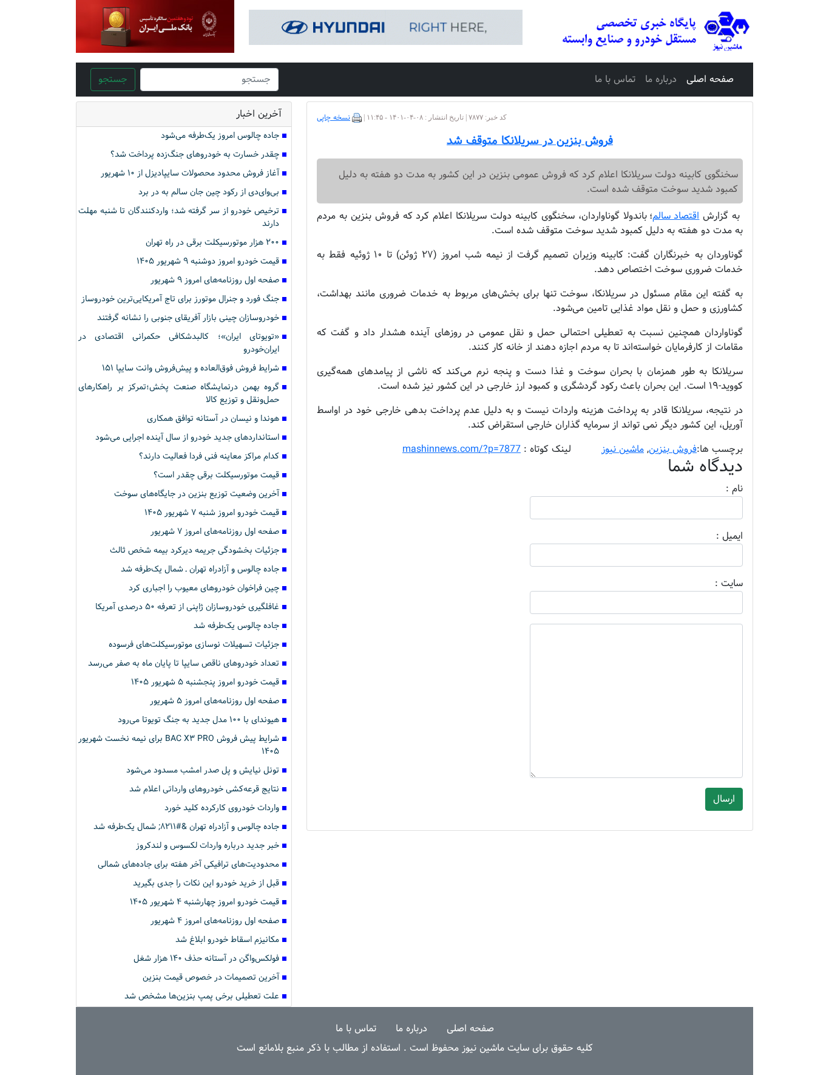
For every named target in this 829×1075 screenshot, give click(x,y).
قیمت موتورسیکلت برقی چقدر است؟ (216, 475)
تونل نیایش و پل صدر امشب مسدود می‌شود (202, 770)
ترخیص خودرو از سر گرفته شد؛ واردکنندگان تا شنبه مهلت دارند (178, 217)
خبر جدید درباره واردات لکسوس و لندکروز (207, 846)
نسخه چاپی (333, 118)
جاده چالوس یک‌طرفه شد (236, 626)
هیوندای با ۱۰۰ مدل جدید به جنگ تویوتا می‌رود (198, 720)
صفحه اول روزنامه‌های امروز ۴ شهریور (215, 921)
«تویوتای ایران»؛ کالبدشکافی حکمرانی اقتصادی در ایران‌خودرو (178, 343)
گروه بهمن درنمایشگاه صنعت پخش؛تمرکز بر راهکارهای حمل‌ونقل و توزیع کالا (178, 393)
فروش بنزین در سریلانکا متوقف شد (530, 141)
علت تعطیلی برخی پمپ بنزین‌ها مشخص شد (201, 996)
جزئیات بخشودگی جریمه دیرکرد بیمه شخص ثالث (194, 551)
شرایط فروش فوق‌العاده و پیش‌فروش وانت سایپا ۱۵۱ (190, 368)
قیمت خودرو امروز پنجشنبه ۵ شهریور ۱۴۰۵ (205, 682)
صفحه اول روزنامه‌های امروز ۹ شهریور (215, 280)
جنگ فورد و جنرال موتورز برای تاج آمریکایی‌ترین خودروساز (180, 299)
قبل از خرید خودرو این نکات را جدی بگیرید (206, 883)
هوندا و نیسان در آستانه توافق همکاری (213, 419)
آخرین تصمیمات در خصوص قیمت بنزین (211, 978)
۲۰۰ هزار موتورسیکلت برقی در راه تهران (212, 243)
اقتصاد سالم (676, 216)
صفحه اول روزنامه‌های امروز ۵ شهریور (214, 701)
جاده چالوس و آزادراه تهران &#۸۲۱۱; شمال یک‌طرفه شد (186, 827)
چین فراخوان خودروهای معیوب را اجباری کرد (204, 588)
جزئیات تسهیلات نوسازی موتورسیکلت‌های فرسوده (194, 645)
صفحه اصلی (710, 79)
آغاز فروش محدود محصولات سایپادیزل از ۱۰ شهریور (190, 173)
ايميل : (715, 536)
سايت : (715, 583)
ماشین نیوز (622, 449)
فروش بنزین (673, 449)
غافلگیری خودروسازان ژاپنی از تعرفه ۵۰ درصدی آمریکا (187, 607)
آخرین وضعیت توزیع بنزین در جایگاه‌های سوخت (196, 494)
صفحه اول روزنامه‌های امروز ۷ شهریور (215, 532)
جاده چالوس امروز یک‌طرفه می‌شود (220, 136)
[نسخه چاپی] (357, 118)
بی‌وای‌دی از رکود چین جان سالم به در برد (208, 192)
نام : (716, 489)
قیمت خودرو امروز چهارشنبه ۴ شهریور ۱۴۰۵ (204, 902)
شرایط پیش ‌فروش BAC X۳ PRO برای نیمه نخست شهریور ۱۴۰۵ (178, 745)
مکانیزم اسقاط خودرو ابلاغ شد (227, 940)
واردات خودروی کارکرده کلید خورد (221, 808)
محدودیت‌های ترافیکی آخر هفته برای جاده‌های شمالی (188, 865)
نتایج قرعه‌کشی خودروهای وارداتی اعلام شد (204, 789)
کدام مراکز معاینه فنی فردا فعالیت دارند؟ (209, 456)
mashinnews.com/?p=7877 (461, 449)
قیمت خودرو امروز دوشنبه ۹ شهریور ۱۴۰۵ (208, 261)
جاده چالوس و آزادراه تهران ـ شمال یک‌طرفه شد (200, 569)
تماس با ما (615, 79)
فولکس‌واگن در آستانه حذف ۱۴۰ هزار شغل (206, 959)
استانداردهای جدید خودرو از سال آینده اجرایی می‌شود (187, 438)
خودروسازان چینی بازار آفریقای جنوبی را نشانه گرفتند (188, 318)
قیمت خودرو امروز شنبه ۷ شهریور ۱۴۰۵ (211, 513)
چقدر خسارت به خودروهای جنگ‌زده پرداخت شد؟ (194, 155)
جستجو (112, 79)
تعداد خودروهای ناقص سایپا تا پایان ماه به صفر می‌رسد (183, 664)
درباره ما (661, 79)
